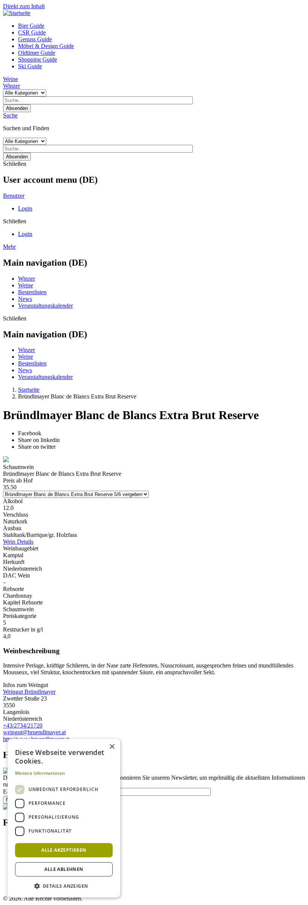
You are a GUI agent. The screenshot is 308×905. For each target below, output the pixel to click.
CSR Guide (32, 32)
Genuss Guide (35, 39)
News (25, 299)
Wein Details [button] (18, 541)
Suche (10, 115)
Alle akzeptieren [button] (63, 850)
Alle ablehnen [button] (63, 869)
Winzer (11, 86)
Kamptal (13, 555)
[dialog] (64, 818)
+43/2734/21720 (22, 725)
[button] (64, 885)
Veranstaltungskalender (45, 305)
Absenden (17, 108)
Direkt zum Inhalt (24, 6)
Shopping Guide (37, 59)
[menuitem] (161, 26)
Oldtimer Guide (36, 53)
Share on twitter (37, 446)
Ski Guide (30, 66)
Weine (10, 79)
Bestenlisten (32, 292)
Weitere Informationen (40, 773)
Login (25, 208)
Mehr (9, 247)
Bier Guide (31, 26)
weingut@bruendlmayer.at (34, 732)
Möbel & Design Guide (46, 46)
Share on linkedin (39, 440)
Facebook (29, 433)
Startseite (28, 389)
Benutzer (13, 195)
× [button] (112, 747)
